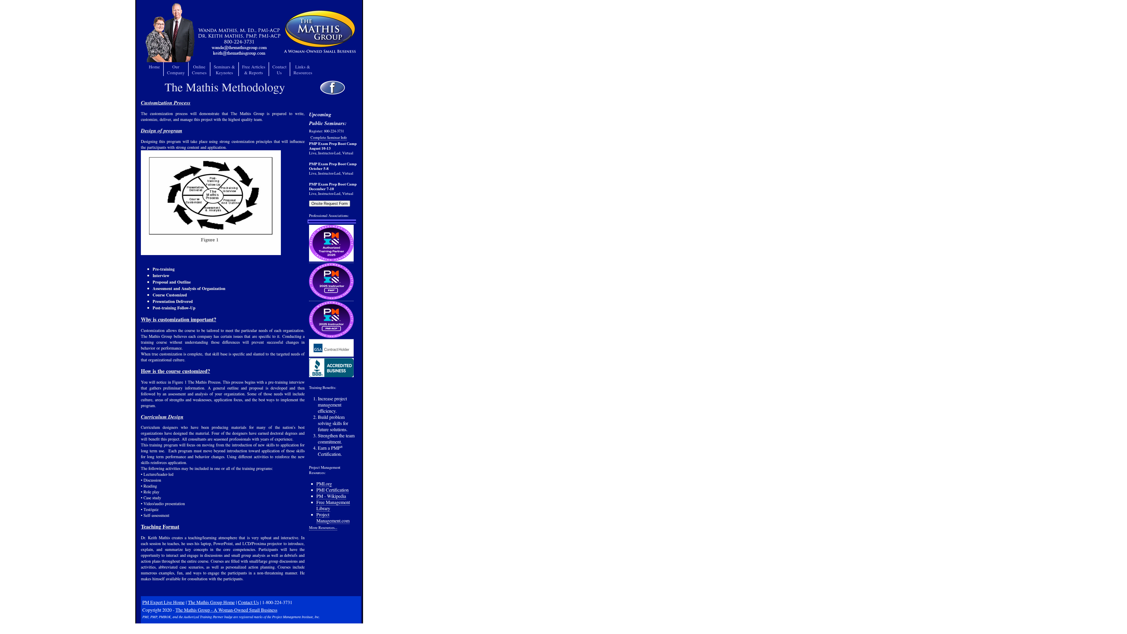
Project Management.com (333, 517)
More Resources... (323, 527)
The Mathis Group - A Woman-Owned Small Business (226, 610)
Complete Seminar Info (329, 137)
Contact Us (248, 602)
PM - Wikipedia (331, 496)
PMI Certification (332, 490)
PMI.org (324, 483)
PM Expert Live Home (163, 602)
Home (154, 67)
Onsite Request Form (329, 203)
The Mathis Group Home (211, 602)
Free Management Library (333, 505)
